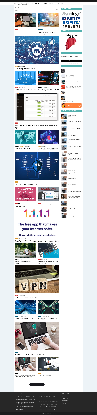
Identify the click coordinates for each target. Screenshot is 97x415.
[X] (75, 1)
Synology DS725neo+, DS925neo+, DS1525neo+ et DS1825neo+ (72, 92)
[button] (65, 3)
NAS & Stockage (35, 3)
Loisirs (57, 3)
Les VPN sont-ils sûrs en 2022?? (26, 184)
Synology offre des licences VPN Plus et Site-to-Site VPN (48, 262)
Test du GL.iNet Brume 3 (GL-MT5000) (25, 31)
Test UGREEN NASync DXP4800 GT (74, 128)
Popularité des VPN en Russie (22, 148)
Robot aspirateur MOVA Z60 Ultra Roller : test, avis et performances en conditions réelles (74, 153)
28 (24, 66)
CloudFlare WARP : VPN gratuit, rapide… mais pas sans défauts (37, 241)
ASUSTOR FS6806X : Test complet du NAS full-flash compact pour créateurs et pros (74, 172)
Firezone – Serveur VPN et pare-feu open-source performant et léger (36, 126)
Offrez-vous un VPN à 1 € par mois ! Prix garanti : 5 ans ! (48, 90)
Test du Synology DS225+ (72, 178)
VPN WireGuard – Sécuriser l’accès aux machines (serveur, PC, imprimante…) (48, 148)
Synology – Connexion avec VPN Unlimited (30, 354)
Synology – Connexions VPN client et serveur (24, 319)
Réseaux (16, 29)
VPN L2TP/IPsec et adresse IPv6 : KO (28, 298)
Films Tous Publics (65, 400)
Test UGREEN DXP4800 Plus (73, 184)
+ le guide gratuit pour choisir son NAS (71, 63)
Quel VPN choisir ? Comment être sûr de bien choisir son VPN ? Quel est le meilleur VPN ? (25, 376)
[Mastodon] (78, 1)
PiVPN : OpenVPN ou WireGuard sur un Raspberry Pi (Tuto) (25, 205)
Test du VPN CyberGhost (44, 375)
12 (25, 238)
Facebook (27, 405)
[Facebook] (74, 1)
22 (48, 316)
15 (24, 29)
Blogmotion (64, 396)
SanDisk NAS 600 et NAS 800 (71, 70)
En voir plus (37, 384)
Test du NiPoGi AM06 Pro (72, 203)
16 (49, 29)
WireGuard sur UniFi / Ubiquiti (45, 205)
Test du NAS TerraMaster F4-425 (73, 165)
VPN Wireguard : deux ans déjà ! (26, 69)
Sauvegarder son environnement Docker (73, 81)
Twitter (20, 405)
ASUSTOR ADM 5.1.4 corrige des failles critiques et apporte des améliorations (73, 87)
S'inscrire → (71, 60)
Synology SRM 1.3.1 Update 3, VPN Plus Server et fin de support (25, 90)
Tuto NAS (16, 316)
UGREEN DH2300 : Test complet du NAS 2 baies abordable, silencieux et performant (74, 159)
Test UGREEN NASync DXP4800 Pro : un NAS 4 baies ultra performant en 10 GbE (74, 141)
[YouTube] (77, 1)
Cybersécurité (40, 87)
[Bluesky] (80, 1)
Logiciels (51, 3)
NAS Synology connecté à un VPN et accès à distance (47, 319)
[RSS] (81, 1)
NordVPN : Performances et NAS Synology (23, 262)
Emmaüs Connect (65, 398)
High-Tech (44, 3)
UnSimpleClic (64, 403)
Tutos (62, 3)
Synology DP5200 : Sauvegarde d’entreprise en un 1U (71, 76)
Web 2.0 (16, 373)
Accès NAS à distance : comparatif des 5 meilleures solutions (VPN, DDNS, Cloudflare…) (48, 32)
